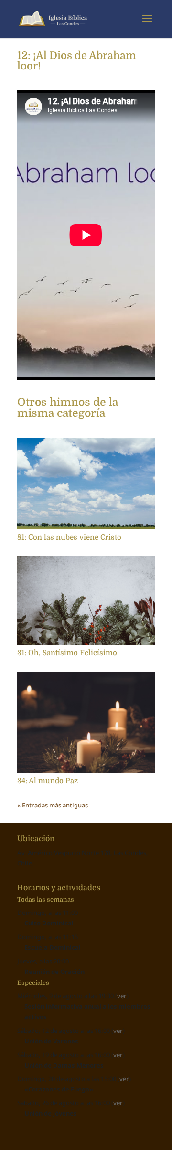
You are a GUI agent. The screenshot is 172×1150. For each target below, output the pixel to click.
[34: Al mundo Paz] (86, 722)
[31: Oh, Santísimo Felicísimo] (86, 600)
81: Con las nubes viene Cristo (69, 537)
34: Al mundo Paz (47, 780)
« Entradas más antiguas (52, 805)
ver (122, 996)
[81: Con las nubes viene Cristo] (86, 483)
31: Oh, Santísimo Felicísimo (67, 653)
